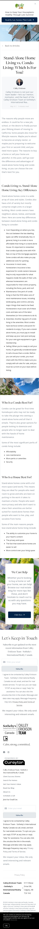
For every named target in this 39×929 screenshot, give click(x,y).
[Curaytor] (14, 764)
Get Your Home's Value (12, 784)
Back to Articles (12, 45)
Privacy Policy (19, 875)
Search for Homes (10, 780)
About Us (6, 792)
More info (14, 920)
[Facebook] (4, 752)
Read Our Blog (8, 788)
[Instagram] (8, 752)
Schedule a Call (9, 796)
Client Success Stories (11, 776)
